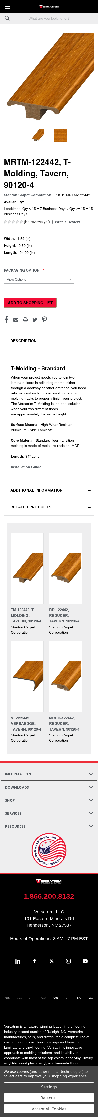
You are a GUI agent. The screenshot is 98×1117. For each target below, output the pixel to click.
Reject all (49, 1098)
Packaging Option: (23, 270)
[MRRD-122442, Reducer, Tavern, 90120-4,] (65, 676)
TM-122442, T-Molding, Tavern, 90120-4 (26, 615)
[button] (65, 222)
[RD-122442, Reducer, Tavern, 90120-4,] (65, 568)
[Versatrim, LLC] (49, 6)
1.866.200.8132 (49, 896)
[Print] (25, 319)
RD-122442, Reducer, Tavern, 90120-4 (64, 615)
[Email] (15, 319)
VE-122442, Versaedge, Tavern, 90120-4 (26, 723)
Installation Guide (26, 467)
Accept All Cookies (49, 1109)
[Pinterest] (44, 319)
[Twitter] (34, 319)
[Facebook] (6, 319)
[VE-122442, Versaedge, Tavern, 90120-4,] (27, 676)
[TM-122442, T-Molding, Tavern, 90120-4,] (27, 568)
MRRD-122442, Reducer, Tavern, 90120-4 (64, 723)
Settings (49, 1087)
